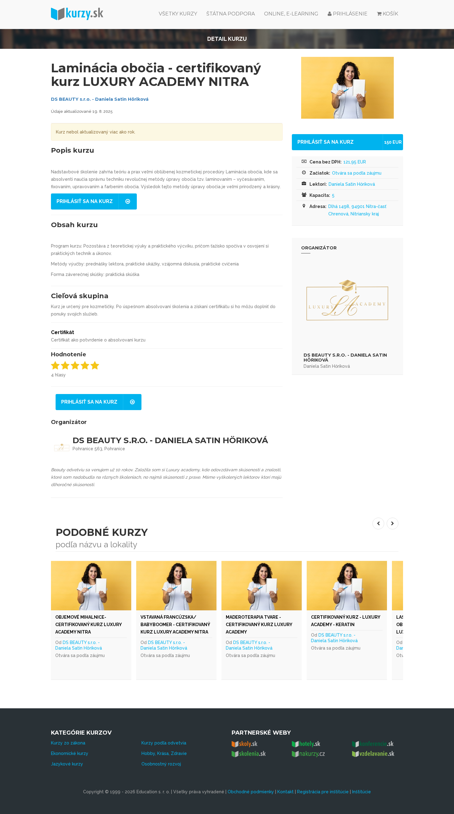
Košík (390, 14)
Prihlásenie (350, 14)
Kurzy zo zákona (68, 742)
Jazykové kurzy (67, 763)
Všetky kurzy (178, 14)
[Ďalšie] (392, 523)
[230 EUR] (107, 585)
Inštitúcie (361, 791)
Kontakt (285, 791)
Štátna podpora (230, 14)
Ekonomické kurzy (69, 753)
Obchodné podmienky (251, 791)
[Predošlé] (378, 523)
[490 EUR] (278, 585)
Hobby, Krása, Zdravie (164, 753)
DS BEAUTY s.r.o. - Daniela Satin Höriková (100, 99)
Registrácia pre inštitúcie (323, 791)
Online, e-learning (291, 14)
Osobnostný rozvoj (161, 763)
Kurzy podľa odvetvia (163, 742)
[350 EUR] (192, 585)
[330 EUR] (363, 585)
